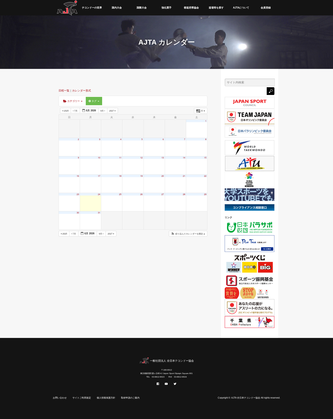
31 (99, 212)
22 (205, 175)
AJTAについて (241, 7)
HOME (67, 7)
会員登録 (266, 7)
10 (99, 157)
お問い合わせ (60, 397)
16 (78, 175)
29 (205, 194)
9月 (102, 110)
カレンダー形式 (81, 90)
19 (141, 175)
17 (99, 175)
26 (141, 194)
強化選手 (166, 7)
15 (205, 157)
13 (162, 157)
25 (120, 194)
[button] (188, 233)
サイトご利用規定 (81, 397)
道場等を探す (216, 7)
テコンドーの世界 (92, 7)
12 (141, 157)
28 (184, 194)
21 (184, 175)
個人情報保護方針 (106, 397)
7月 (76, 110)
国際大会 (142, 7)
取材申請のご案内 (130, 397)
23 (78, 194)
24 (99, 194)
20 (162, 175)
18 (120, 175)
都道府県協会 (191, 7)
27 (162, 194)
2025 (66, 110)
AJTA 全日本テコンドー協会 (245, 397)
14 (184, 157)
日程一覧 (64, 90)
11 (120, 157)
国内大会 (117, 7)
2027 (111, 110)
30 (78, 212)
